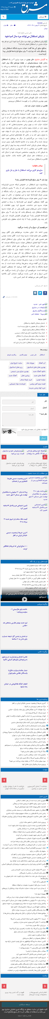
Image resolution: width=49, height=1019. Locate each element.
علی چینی (33, 355)
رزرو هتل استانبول (16, 367)
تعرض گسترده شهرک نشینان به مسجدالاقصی (31, 838)
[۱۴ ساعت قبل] (36, 984)
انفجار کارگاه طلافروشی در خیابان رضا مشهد (15, 685)
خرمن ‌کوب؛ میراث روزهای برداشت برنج (33, 748)
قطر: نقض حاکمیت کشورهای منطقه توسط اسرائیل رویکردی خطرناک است (25, 817)
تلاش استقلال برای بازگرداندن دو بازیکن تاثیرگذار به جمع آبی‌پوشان (24, 732)
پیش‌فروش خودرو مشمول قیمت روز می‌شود (15, 464)
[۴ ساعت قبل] (36, 455)
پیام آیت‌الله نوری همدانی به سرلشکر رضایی (31, 828)
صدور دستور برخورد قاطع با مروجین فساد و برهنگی (29, 803)
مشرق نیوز (28, 6)
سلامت (44, 975)
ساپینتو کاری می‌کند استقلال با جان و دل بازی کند (24, 172)
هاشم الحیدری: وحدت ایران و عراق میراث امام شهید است (27, 825)
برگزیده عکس (42, 651)
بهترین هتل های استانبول (36, 367)
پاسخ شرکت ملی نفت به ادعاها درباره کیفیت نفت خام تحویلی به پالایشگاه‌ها (26, 877)
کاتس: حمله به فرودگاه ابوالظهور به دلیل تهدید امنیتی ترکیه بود (25, 941)
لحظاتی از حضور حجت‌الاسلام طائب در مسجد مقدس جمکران (26, 810)
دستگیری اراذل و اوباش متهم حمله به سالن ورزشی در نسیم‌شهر (26, 595)
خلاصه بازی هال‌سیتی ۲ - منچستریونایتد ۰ (18, 611)
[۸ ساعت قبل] (37, 536)
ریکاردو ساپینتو (11, 355)
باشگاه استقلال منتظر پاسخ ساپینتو (34, 329)
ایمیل (45, 407)
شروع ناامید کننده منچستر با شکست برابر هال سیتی (29, 957)
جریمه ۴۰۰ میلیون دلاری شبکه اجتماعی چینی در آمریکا (28, 919)
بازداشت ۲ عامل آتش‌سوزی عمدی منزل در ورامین (37, 787)
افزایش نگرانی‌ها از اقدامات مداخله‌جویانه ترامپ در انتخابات (26, 970)
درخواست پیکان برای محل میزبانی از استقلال (30, 336)
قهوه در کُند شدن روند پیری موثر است (14, 993)
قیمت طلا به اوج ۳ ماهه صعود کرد (34, 572)
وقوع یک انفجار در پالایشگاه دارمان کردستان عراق (30, 932)
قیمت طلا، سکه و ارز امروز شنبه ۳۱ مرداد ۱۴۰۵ (15, 520)
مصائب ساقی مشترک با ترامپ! (36, 951)
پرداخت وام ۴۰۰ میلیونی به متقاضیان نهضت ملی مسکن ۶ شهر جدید (14, 493)
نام (46, 401)
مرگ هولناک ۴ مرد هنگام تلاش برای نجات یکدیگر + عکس (27, 709)
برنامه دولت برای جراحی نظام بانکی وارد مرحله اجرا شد (28, 841)
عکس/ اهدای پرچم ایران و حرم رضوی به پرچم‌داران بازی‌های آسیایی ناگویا (14, 658)
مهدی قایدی (23, 355)
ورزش (41, 16)
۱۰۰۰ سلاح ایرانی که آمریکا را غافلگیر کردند (15, 547)
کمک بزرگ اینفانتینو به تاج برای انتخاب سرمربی (30, 333)
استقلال (42, 355)
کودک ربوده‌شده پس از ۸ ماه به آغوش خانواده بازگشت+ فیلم (26, 716)
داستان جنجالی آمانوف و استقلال (34, 323)
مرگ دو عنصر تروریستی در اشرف (35, 706)
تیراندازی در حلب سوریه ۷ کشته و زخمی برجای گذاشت (28, 961)
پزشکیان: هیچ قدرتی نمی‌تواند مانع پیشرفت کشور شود (28, 907)
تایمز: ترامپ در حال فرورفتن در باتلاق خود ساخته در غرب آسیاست (24, 845)
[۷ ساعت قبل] (37, 523)
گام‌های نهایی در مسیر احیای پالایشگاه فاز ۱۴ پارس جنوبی (27, 967)
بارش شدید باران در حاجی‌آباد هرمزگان (33, 944)
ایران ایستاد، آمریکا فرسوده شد (35, 713)
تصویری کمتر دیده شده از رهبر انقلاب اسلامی (31, 800)
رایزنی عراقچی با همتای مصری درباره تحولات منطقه (29, 832)
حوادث (45, 769)
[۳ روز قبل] (13, 455)
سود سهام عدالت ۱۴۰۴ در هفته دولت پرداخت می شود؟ (27, 761)
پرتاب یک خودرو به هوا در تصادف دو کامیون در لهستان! (28, 729)
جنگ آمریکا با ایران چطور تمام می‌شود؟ (33, 751)
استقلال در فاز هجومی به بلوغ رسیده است (31, 326)
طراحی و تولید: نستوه (24, 1015)
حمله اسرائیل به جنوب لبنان (37, 935)
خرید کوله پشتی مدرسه (37, 388)
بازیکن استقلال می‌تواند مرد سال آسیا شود (24, 36)
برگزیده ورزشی (42, 604)
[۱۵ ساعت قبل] (13, 984)
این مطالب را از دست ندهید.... (36, 473)
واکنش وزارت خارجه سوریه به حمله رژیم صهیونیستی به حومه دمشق (24, 903)
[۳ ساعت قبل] (37, 509)
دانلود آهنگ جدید (39, 371)
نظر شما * (43, 414)
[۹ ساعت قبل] (37, 550)
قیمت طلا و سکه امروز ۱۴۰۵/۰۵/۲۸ (34, 585)
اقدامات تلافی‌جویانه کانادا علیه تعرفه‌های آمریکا (30, 807)
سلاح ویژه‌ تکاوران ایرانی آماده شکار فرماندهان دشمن (28, 722)
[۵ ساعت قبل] (37, 627)
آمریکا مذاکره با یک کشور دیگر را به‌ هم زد (32, 719)
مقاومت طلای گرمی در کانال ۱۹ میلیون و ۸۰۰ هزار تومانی (27, 578)
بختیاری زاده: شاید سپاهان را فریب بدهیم (32, 755)
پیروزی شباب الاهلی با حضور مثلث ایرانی (32, 822)
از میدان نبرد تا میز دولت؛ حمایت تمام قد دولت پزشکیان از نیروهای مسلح (25, 889)
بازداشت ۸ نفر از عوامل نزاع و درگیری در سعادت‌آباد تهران (13, 787)
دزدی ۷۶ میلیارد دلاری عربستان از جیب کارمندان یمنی (28, 870)
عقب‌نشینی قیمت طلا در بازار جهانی (34, 581)
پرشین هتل (25, 375)
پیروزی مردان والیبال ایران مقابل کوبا (34, 764)
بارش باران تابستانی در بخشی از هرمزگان (32, 873)
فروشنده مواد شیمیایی (17, 384)
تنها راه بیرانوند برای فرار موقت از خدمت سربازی (30, 738)
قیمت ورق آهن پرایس (37, 384)
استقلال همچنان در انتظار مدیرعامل (34, 938)
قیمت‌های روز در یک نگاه (38, 561)
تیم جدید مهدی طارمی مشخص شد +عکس (15, 624)
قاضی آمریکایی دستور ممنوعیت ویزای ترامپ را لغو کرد (28, 854)
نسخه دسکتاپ (24, 1004)
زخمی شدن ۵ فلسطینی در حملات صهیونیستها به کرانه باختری (26, 813)
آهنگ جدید (13, 375)
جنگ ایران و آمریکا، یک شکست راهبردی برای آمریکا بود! (27, 928)
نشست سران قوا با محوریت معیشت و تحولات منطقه (29, 885)
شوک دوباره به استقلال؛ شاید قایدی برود (31, 339)
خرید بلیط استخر (26, 379)
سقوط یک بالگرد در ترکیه (38, 851)
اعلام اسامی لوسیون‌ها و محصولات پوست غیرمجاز (38, 993)
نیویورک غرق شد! (40, 894)
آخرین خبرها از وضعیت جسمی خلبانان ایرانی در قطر (16, 534)
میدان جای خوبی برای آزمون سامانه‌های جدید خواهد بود (28, 861)
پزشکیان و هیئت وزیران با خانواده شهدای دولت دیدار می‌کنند (26, 897)
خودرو (45, 446)
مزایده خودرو (41, 379)
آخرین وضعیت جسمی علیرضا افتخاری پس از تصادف (17, 480)
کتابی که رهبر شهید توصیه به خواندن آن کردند (31, 835)
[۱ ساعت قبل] (37, 482)
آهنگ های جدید (39, 375)
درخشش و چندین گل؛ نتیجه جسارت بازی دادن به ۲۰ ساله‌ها (14, 638)
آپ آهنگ (42, 363)
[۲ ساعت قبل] (37, 496)
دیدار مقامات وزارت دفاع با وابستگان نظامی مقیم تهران (17, 672)
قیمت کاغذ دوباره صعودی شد (36, 565)
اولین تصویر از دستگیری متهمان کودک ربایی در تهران (29, 735)
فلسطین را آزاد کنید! (39, 882)
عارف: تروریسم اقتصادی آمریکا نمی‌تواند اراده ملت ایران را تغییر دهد (24, 848)
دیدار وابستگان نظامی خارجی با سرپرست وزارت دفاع (29, 910)
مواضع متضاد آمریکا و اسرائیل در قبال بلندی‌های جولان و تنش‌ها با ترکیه (25, 914)
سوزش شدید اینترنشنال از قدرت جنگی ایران (31, 726)
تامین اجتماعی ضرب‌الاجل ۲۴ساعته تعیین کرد (15, 507)
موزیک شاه (30, 363)
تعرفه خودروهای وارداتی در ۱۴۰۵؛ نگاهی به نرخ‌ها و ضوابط (37, 465)
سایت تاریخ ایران (16, 363)
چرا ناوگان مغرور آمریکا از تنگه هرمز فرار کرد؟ (31, 758)
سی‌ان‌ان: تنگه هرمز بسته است (36, 925)
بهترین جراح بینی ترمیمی (19, 371)
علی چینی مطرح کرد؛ (25, 33)
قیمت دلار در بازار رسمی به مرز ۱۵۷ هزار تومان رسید (29, 575)
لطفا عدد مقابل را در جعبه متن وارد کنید (34, 429)
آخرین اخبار (43, 796)
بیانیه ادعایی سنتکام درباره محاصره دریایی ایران (31, 742)
